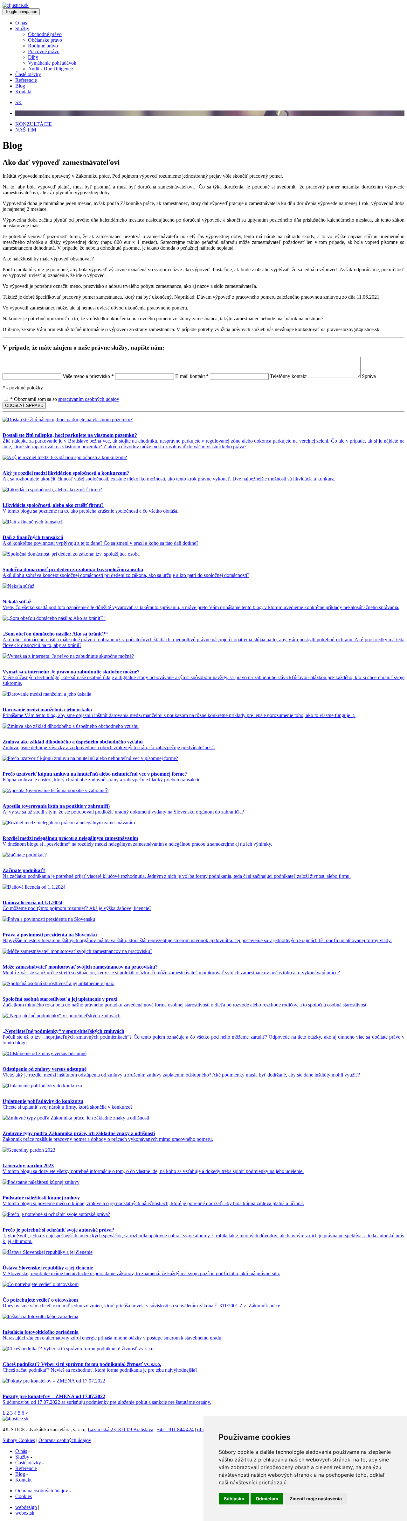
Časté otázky (28, 74)
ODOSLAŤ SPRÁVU (24, 405)
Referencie (26, 80)
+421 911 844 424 (175, 1429)
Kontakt (23, 91)
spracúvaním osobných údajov (88, 399)
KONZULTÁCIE (33, 124)
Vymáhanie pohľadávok (52, 63)
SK (18, 102)
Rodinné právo (43, 45)
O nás (21, 22)
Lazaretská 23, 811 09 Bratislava (120, 1429)
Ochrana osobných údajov (64, 1440)
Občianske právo (45, 40)
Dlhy (33, 57)
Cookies (23, 1496)
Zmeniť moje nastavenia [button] (316, 1498)
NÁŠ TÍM (25, 129)
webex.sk (24, 1513)
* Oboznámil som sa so (64, 399)
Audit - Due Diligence (50, 68)
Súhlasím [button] (234, 1498)
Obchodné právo (45, 34)
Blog (20, 86)
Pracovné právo (43, 51)
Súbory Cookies (19, 1440)
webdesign (26, 1507)
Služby (22, 28)
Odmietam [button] (267, 1498)
